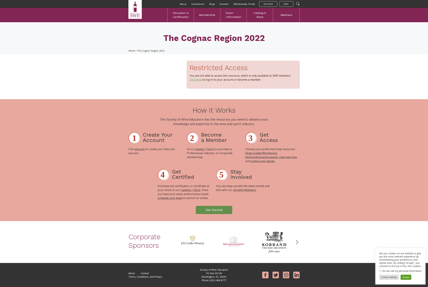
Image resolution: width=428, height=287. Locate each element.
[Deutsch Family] (233, 242)
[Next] (297, 242)
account (140, 149)
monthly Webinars (244, 190)
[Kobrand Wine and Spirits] (274, 242)
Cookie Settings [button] (389, 277)
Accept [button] (406, 277)
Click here (196, 79)
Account (268, 4)
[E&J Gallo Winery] (192, 242)
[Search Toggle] (298, 4)
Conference (197, 4)
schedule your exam (170, 198)
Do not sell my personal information (401, 270)
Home (131, 50)
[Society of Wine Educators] (135, 9)
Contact (224, 4)
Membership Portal (244, 4)
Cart (286, 4)
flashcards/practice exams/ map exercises (271, 157)
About (183, 4)
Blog (212, 4)
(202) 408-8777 (218, 280)
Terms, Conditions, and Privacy (145, 276)
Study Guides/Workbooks (261, 153)
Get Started (214, 210)
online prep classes (263, 161)
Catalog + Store (204, 149)
